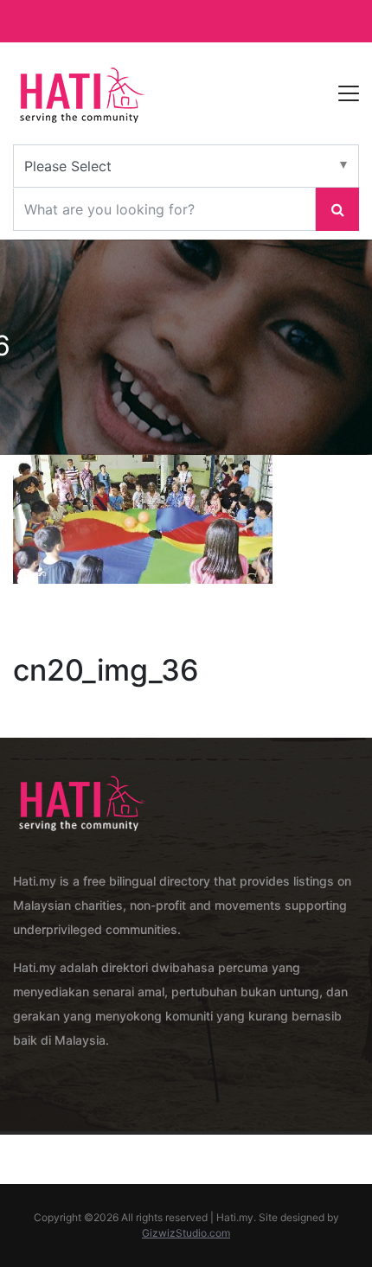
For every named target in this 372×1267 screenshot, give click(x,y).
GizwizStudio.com (186, 1232)
